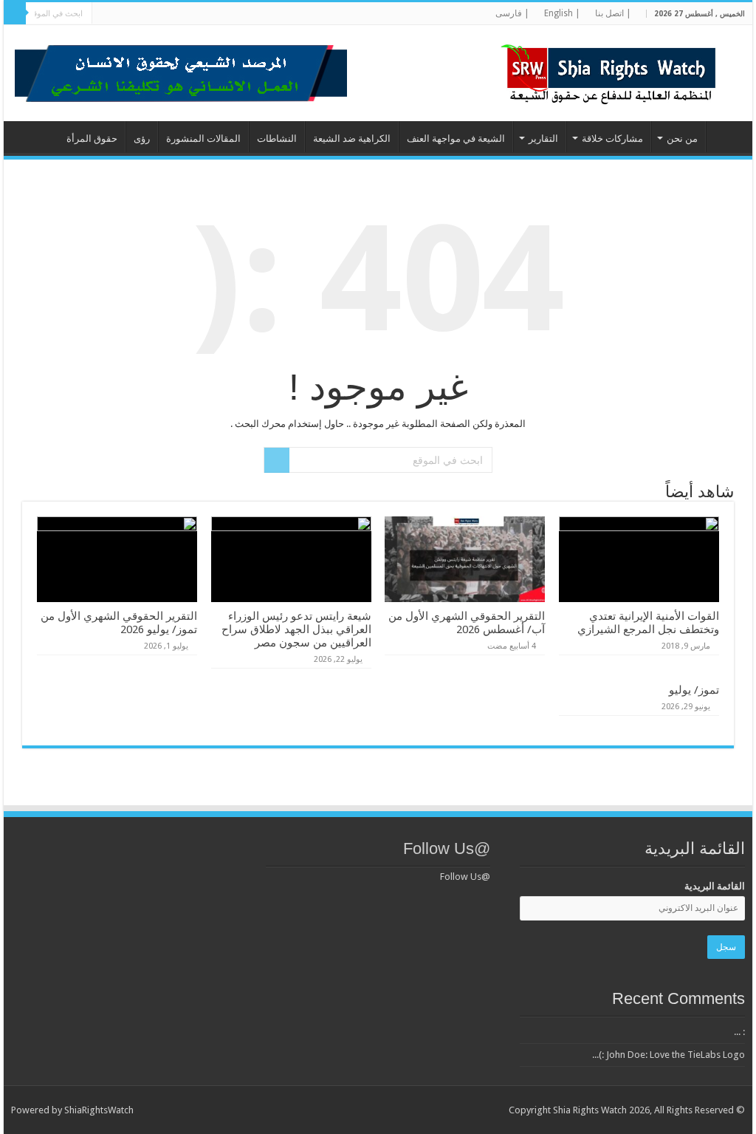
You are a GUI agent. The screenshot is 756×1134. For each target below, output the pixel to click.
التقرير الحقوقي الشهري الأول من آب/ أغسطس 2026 (466, 622)
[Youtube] (164, 14)
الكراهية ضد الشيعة (352, 138)
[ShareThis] (150, 14)
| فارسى (512, 13)
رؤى (142, 138)
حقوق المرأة (91, 138)
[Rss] (234, 14)
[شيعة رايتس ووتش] (612, 70)
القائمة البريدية (714, 886)
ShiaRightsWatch (99, 1110)
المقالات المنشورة (203, 138)
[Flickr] (178, 14)
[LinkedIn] (192, 14)
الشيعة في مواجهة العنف (456, 138)
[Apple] (136, 14)
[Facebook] (220, 14)
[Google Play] (108, 14)
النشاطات (277, 138)
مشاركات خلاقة (612, 138)
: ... (739, 1031)
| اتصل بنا (613, 13)
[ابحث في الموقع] (15, 13)
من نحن (682, 138)
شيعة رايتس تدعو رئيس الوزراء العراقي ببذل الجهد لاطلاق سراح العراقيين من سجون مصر (296, 629)
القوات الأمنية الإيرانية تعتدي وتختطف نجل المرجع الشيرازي (648, 622)
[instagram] (122, 14)
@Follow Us (446, 848)
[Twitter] (206, 14)
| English (562, 13)
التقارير (543, 138)
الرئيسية (726, 136)
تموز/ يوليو (694, 690)
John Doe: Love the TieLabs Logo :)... (668, 1054)
